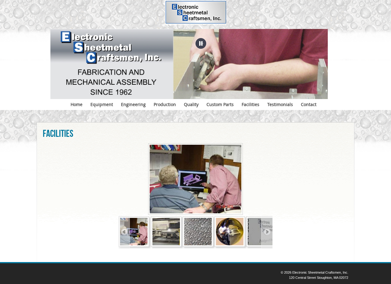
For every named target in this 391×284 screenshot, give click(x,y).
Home (76, 104)
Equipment (101, 104)
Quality (191, 104)
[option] (195, 179)
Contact (308, 104)
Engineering (133, 104)
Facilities (250, 104)
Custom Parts (220, 104)
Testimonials (280, 104)
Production (165, 104)
